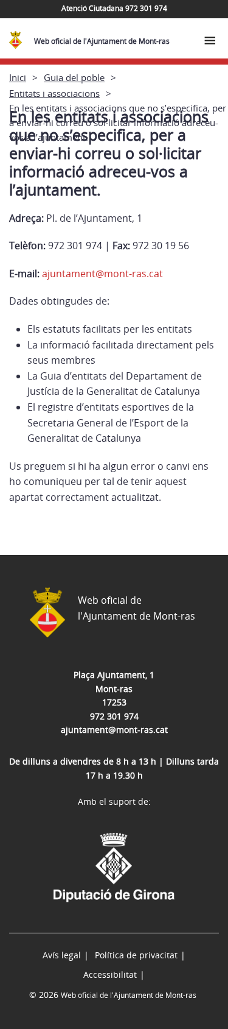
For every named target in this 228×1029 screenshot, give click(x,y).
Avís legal (62, 955)
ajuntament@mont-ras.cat (102, 273)
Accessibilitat (110, 974)
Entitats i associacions (54, 93)
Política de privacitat (136, 955)
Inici (17, 77)
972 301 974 (114, 716)
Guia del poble (74, 77)
